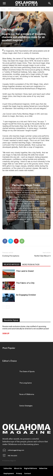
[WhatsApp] (21, 241)
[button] (4, 3)
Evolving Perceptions (10, 256)
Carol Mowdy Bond (7, 43)
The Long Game (25, 383)
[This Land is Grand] (8, 274)
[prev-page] (4, 306)
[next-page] (7, 306)
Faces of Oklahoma (26, 394)
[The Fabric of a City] (8, 286)
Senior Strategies (26, 406)
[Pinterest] (16, 241)
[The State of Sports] (9, 371)
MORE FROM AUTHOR (30, 265)
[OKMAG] (26, 429)
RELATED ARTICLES (11, 265)
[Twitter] (10, 241)
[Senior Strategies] (9, 406)
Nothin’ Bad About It (42, 256)
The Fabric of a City (25, 283)
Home (3, 9)
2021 (9, 9)
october (16, 9)
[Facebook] (4, 241)
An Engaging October (26, 295)
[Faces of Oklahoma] (9, 394)
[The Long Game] (9, 383)
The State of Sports (27, 371)
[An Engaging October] (8, 297)
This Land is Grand (25, 271)
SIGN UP (5, 333)
